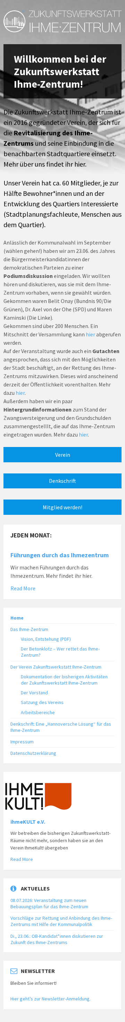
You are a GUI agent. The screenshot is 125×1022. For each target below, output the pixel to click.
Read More (22, 588)
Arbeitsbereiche (38, 712)
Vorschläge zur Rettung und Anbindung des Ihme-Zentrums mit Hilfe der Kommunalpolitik (61, 921)
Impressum (22, 741)
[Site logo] (62, 30)
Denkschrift (62, 480)
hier (79, 164)
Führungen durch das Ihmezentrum (59, 555)
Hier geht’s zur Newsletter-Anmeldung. (50, 999)
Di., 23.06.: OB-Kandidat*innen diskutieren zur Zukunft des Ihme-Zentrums (56, 939)
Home (17, 618)
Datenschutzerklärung (33, 753)
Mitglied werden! (62, 507)
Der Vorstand (34, 692)
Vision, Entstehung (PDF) (46, 639)
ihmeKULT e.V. (27, 822)
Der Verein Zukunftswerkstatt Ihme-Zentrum (55, 667)
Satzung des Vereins (42, 702)
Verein (62, 454)
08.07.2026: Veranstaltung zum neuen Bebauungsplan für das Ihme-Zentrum (49, 903)
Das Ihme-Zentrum (29, 629)
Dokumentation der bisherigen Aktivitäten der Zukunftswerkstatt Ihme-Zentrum (64, 679)
